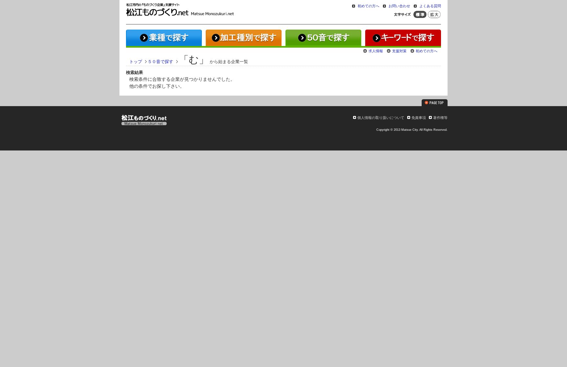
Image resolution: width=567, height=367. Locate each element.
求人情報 (375, 51)
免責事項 (418, 118)
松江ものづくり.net (143, 120)
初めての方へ (368, 6)
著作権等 (440, 118)
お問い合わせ (399, 6)
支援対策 (399, 51)
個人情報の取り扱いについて (380, 118)
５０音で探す (160, 61)
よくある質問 (430, 6)
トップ (135, 61)
